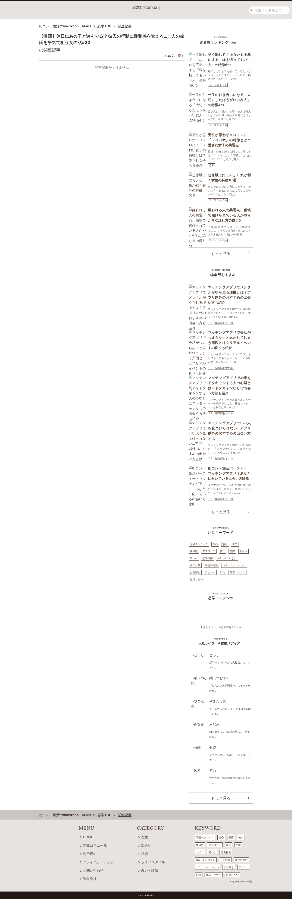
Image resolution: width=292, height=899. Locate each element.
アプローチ (208, 551)
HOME (88, 837)
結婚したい (196, 579)
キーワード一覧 (242, 881)
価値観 (194, 551)
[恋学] (146, 6)
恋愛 (211, 165)
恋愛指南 (207, 558)
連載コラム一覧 (95, 845)
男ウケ (194, 558)
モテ (234, 544)
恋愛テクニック (199, 544)
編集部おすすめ (224, 322)
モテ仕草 (195, 565)
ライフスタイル (218, 85)
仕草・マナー (237, 572)
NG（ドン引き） (227, 558)
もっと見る (220, 253)
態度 (225, 544)
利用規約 (90, 854)
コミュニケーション (234, 565)
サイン (243, 551)
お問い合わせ (93, 870)
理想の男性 (211, 565)
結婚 (144, 854)
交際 (232, 551)
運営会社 (90, 879)
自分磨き (195, 572)
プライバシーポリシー (100, 862)
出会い (146, 845)
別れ (222, 572)
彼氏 (222, 551)
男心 (215, 544)
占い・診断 (149, 870)
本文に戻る (175, 56)
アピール (210, 572)
